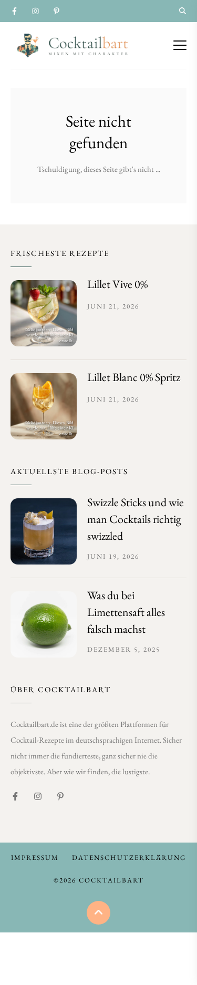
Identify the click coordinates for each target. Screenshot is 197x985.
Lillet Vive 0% (117, 284)
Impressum (35, 857)
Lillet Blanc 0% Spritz (133, 377)
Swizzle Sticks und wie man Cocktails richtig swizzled (135, 519)
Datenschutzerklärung (129, 857)
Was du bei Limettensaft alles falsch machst (126, 612)
